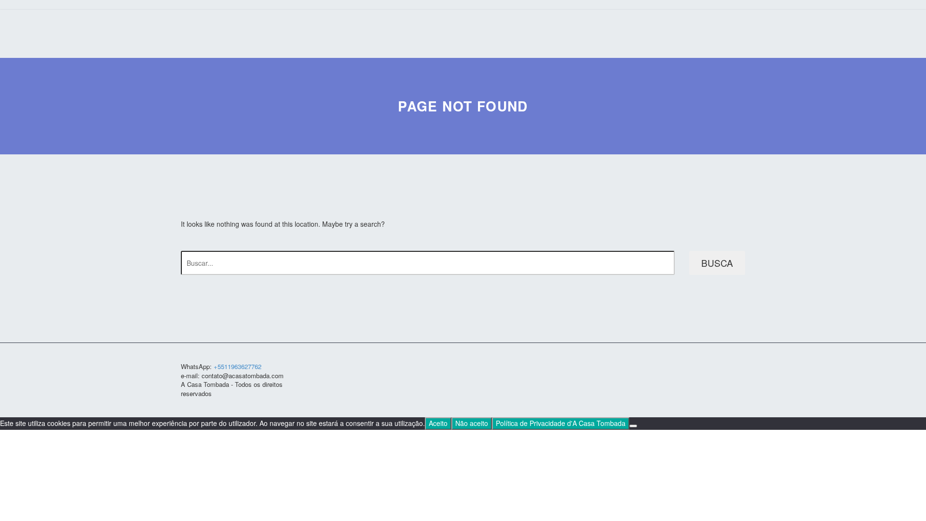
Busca (717, 262)
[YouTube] (742, 367)
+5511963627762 (237, 366)
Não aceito (471, 423)
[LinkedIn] (717, 367)
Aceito (438, 423)
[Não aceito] (633, 426)
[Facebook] (704, 367)
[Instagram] (730, 367)
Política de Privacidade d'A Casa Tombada (561, 423)
